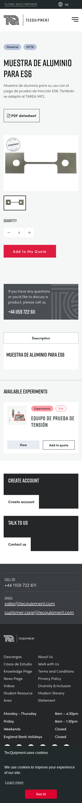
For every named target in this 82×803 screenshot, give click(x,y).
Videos (9, 685)
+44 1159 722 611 (21, 311)
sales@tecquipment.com (30, 603)
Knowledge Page (18, 671)
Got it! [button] (41, 794)
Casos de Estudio (18, 663)
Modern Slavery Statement (51, 696)
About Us (45, 656)
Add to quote (58, 445)
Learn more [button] (14, 782)
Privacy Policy (49, 678)
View (23, 445)
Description (41, 338)
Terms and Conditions (56, 671)
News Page (13, 678)
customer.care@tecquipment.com (39, 612)
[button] (9, 232)
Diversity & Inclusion (54, 685)
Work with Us (48, 663)
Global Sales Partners (21, 4)
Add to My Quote (30, 251)
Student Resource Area (18, 696)
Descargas (13, 656)
